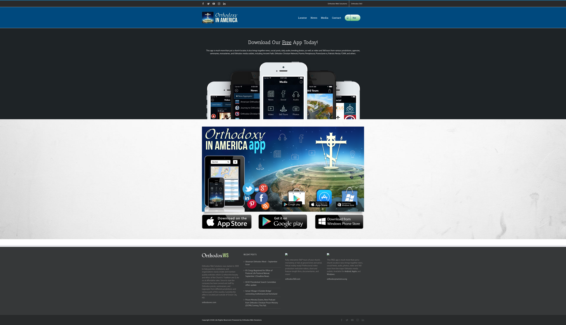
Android (348, 271)
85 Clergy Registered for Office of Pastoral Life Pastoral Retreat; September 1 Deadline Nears (259, 273)
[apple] (227, 215)
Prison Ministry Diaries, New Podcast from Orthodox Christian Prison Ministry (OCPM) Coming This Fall (261, 303)
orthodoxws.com (209, 302)
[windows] (339, 215)
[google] (283, 215)
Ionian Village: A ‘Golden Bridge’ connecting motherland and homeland (261, 292)
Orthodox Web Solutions (252, 320)
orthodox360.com (292, 279)
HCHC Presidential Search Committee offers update (260, 283)
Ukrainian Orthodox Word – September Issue (261, 263)
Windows (331, 274)
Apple (354, 271)
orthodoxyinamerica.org (337, 279)
